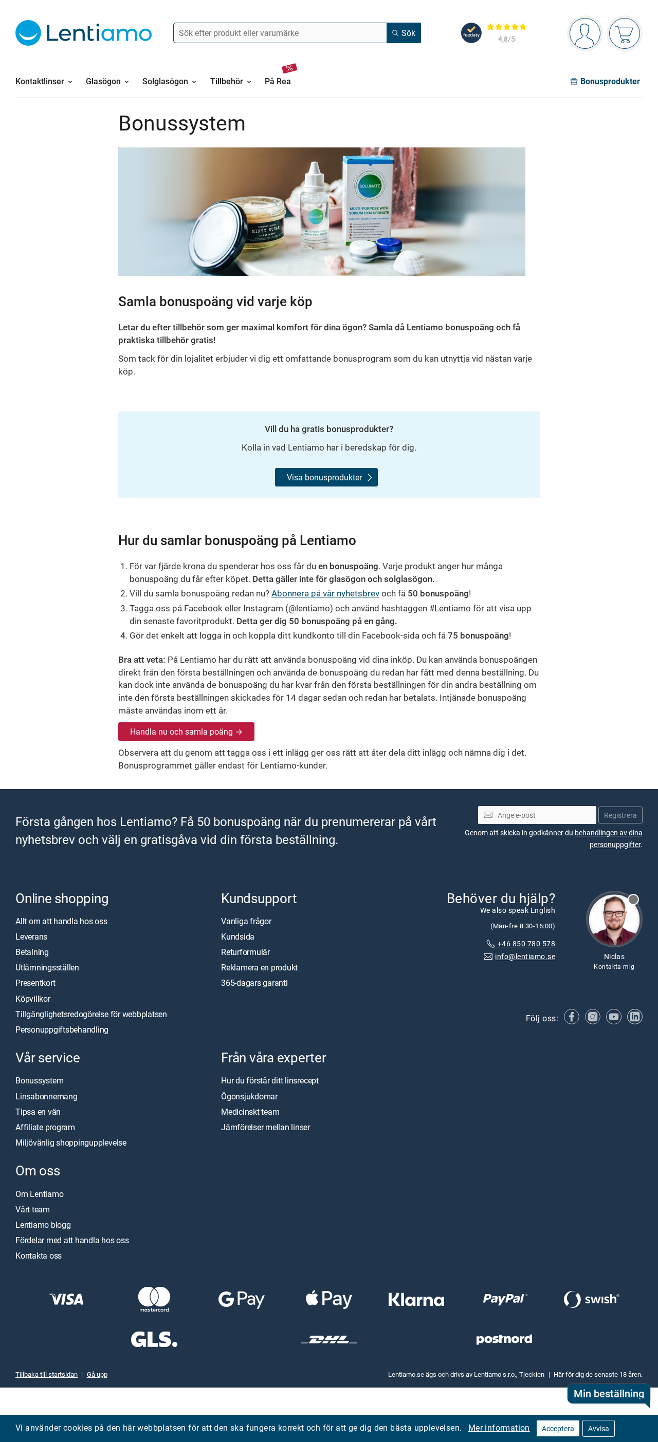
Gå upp (97, 1374)
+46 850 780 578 (526, 943)
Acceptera (558, 1428)
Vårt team (32, 1209)
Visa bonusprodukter (324, 477)
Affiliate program (45, 1127)
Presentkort (35, 982)
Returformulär (245, 952)
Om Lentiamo (39, 1193)
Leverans (31, 936)
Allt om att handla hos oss (61, 921)
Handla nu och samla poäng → (186, 731)
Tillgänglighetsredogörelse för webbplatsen (91, 1014)
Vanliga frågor (246, 921)
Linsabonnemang (46, 1095)
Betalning (32, 952)
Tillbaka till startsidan (46, 1374)
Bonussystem (39, 1080)
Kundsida (237, 936)
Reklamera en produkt (259, 967)
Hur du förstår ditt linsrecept (270, 1080)
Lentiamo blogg (43, 1224)
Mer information (499, 1427)
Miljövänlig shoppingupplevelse (70, 1142)
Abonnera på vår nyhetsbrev (325, 593)
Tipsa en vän (38, 1111)
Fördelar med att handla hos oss (72, 1240)
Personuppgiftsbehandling (61, 1029)
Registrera (620, 815)
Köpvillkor (32, 998)
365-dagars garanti (254, 982)
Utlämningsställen (47, 967)
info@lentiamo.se (525, 956)
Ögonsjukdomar (249, 1095)
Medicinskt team (250, 1111)
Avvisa (598, 1428)
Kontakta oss (38, 1255)
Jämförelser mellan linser (265, 1127)
